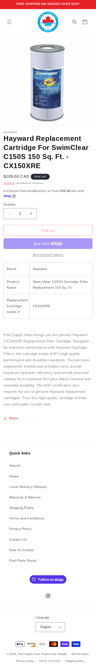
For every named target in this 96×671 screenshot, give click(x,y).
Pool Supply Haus (29, 654)
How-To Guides (21, 550)
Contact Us (18, 539)
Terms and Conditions (26, 518)
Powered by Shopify (54, 654)
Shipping (8, 183)
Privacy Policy (20, 529)
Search (15, 465)
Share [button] (13, 418)
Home (14, 476)
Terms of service (50, 661)
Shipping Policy (21, 508)
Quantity (9, 204)
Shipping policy (75, 661)
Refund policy (80, 654)
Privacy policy (25, 661)
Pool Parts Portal (22, 560)
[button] (9, 22)
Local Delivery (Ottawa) (28, 487)
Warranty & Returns (25, 497)
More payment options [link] (48, 254)
